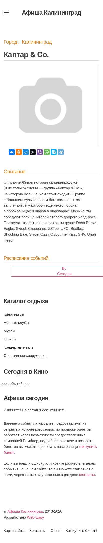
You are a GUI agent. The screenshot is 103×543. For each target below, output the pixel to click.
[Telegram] (61, 152)
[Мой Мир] (26, 152)
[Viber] (40, 152)
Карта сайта (14, 530)
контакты (87, 474)
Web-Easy (35, 517)
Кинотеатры (14, 314)
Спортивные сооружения (25, 355)
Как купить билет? (82, 530)
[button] (6, 12)
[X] (33, 152)
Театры (10, 338)
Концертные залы (19, 347)
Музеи (9, 330)
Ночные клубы (16, 322)
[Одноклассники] (19, 152)
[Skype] (54, 152)
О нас (56, 530)
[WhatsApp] (47, 152)
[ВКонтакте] (12, 152)
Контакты (38, 530)
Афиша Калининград (51, 12)
